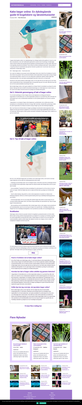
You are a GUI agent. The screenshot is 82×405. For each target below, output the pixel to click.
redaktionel (54, 17)
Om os (38, 5)
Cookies (43, 5)
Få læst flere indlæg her (33, 306)
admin (21, 347)
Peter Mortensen (22, 17)
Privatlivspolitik (43, 403)
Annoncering (33, 5)
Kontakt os (48, 5)
